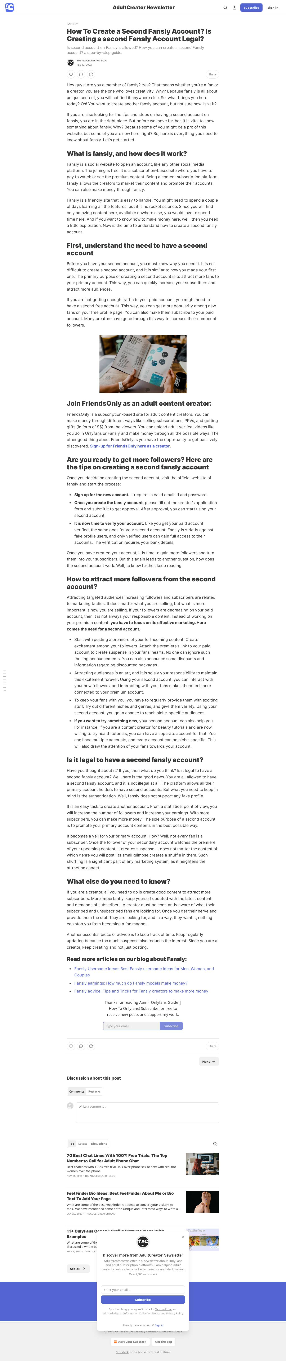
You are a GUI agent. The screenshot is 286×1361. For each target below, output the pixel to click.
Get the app (163, 1342)
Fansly (72, 23)
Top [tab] (71, 1144)
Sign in (273, 7)
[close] (183, 1237)
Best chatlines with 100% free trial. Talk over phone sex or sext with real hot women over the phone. (121, 1169)
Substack (122, 1352)
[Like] (71, 74)
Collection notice (170, 1331)
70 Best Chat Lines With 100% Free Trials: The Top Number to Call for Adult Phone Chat (117, 1158)
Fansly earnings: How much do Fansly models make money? (130, 983)
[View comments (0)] (81, 74)
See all (75, 1269)
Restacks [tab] (94, 1091)
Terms (152, 1331)
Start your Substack (132, 1342)
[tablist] (85, 1091)
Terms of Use (163, 1309)
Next (206, 1061)
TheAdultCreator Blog (92, 60)
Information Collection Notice (141, 1313)
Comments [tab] (76, 1091)
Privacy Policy (174, 1313)
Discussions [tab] (99, 1144)
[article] (143, 1168)
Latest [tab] (82, 1144)
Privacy (140, 1331)
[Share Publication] (234, 7)
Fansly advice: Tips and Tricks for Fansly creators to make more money (141, 991)
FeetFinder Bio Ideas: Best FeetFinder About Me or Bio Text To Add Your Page (120, 1196)
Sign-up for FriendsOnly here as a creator (130, 446)
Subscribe (251, 7)
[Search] (225, 7)
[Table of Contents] (5, 680)
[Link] (61, 153)
